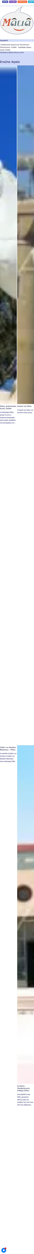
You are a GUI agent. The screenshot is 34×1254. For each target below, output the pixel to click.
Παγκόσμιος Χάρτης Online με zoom (12, 52)
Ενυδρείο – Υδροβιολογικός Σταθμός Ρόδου (23, 1088)
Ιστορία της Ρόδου (24, 406)
